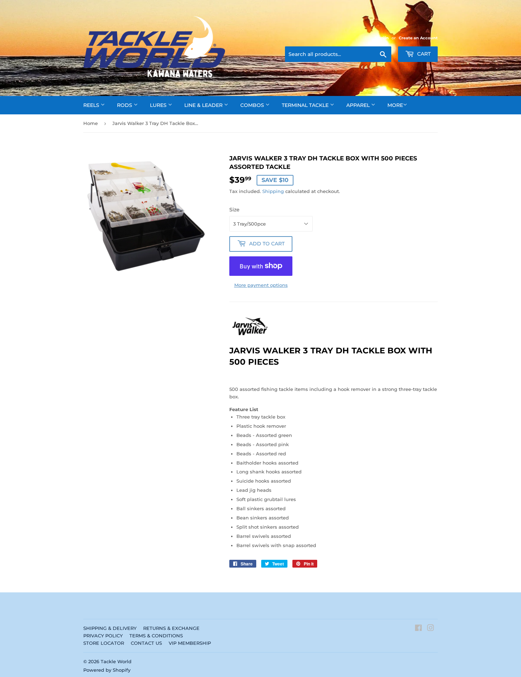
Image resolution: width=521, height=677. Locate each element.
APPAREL (358, 105)
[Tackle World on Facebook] (418, 629)
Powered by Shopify (106, 670)
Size (234, 209)
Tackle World (116, 661)
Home (90, 123)
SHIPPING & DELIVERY (109, 628)
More (395, 105)
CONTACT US (146, 643)
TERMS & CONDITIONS (156, 635)
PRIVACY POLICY (103, 635)
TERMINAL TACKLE (306, 105)
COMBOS (252, 105)
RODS (125, 105)
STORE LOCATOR (103, 643)
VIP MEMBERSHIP (190, 643)
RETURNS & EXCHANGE (171, 628)
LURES (159, 105)
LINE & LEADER (204, 105)
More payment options (261, 285)
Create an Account (418, 37)
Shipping (273, 191)
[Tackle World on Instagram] (430, 629)
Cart (423, 54)
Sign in (382, 37)
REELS (92, 105)
